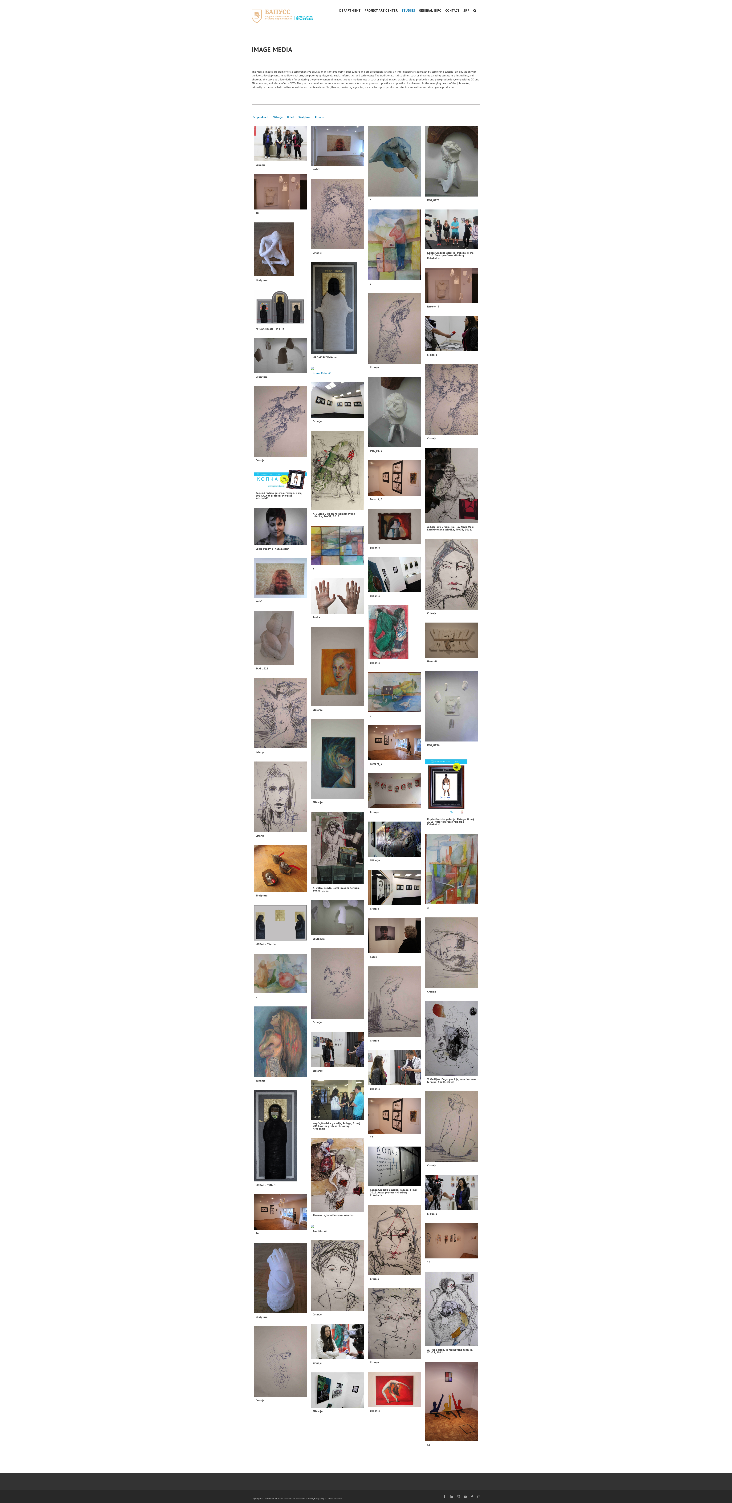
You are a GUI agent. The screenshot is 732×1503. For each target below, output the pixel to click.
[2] (451, 869)
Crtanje (319, 117)
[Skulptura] (274, 249)
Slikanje (278, 117)
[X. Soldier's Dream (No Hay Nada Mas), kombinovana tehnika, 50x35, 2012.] (451, 485)
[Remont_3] (451, 285)
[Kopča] (446, 784)
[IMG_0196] (451, 706)
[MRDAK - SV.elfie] (280, 923)
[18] (280, 191)
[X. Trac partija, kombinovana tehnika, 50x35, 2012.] (451, 1309)
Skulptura (305, 117)
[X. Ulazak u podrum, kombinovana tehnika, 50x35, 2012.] (337, 470)
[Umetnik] (451, 640)
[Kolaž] (337, 146)
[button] (475, 10)
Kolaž (290, 117)
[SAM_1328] (274, 638)
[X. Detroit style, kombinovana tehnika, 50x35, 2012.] (337, 848)
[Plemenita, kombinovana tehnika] (337, 1175)
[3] (394, 161)
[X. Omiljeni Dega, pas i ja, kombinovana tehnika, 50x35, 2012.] (451, 1038)
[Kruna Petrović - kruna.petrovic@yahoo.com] (321, 368)
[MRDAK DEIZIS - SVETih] (280, 307)
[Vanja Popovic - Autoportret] (280, 526)
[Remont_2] (394, 478)
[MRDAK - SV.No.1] (275, 1135)
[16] (280, 1212)
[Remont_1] (394, 742)
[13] (451, 1401)
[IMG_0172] (451, 161)
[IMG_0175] (394, 412)
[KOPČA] (451, 229)
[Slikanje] (280, 143)
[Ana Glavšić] (319, 1226)
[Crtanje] (337, 214)
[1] (394, 244)
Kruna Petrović (322, 373)
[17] (394, 1116)
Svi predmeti (260, 117)
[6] (337, 546)
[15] (451, 1240)
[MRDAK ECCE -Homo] (334, 308)
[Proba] (337, 596)
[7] (394, 692)
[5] (280, 973)
